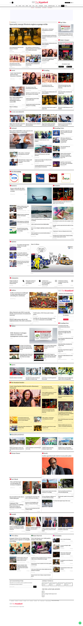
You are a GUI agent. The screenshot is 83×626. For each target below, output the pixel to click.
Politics (13, 290)
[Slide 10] (32, 475)
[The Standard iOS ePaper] (69, 66)
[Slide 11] (33, 475)
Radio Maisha (38, 7)
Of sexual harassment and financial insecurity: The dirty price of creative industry (49, 37)
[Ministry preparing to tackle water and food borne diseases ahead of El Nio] (17, 441)
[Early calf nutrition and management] (56, 148)
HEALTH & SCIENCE (17, 434)
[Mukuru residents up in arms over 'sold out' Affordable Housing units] (13, 208)
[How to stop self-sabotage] (56, 540)
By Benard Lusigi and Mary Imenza (17, 26)
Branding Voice (59, 128)
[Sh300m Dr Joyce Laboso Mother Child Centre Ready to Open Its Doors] (65, 441)
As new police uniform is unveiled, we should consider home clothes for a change (23, 254)
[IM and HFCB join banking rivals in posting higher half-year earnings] (13, 230)
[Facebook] (46, 584)
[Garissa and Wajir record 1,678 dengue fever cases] (33, 441)
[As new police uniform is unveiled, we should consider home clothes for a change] (13, 255)
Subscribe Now (66, 51)
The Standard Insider (17, 382)
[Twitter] (54, 584)
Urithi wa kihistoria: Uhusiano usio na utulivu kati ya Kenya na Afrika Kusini (49, 529)
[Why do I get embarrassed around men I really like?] (56, 554)
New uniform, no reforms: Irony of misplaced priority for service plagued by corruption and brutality (33, 49)
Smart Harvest (37, 535)
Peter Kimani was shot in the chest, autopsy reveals (63, 220)
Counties (57, 185)
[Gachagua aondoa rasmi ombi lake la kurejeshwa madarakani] (65, 522)
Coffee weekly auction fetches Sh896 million (40, 224)
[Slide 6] (26, 475)
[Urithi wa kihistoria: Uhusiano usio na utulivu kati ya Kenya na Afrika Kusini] (49, 522)
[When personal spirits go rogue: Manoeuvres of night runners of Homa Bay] (63, 194)
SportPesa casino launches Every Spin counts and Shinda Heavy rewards (66, 163)
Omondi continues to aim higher (16, 377)
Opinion (13, 241)
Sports (13, 364)
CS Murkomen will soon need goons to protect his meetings (63, 282)
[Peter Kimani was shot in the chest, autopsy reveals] (63, 213)
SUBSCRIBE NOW (67, 2)
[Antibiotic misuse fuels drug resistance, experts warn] (49, 441)
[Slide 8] (29, 475)
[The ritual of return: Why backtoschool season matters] (17, 58)
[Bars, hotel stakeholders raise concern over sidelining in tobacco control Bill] (22, 141)
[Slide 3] (21, 475)
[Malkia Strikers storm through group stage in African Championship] (65, 371)
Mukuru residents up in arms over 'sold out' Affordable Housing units (23, 207)
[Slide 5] (24, 475)
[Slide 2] (19, 475)
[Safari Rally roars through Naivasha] (25, 466)
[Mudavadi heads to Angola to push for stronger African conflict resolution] (14, 162)
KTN (33, 7)
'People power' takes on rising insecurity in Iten (62, 231)
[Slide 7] (27, 475)
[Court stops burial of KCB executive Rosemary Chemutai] (32, 78)
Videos (13, 326)
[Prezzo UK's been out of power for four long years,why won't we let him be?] (13, 263)
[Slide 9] (30, 475)
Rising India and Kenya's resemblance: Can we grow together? (31, 282)
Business (14, 185)
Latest (13, 70)
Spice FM (44, 7)
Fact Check (14, 479)
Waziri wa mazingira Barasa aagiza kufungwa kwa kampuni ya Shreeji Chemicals (17, 528)
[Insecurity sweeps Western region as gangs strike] (25, 37)
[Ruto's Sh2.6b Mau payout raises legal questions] (43, 149)
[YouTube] (69, 584)
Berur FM (50, 7)
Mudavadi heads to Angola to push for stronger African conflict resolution (25, 161)
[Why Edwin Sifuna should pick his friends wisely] (33, 58)
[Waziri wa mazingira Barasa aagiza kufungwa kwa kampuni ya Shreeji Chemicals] (17, 521)
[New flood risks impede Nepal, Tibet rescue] (47, 503)
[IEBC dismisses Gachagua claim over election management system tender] (65, 28)
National (14, 128)
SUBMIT (35, 586)
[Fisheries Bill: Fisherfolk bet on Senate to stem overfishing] (41, 211)
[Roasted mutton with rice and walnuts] (56, 569)
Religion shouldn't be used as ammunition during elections (14, 282)
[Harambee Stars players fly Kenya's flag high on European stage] (33, 371)
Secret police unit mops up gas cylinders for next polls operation (23, 246)
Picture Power (15, 453)
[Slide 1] (18, 475)
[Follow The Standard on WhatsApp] (80, 623)
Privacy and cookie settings (55, 600)
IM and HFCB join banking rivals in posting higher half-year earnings (22, 229)
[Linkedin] (61, 584)
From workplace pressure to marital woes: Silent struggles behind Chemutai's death (49, 59)
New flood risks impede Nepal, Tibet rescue (61, 500)
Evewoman (57, 535)
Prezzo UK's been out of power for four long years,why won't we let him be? (23, 262)
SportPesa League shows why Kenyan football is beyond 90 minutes (66, 132)
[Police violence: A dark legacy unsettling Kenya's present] (14, 154)
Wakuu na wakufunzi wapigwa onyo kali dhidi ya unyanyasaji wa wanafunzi (33, 529)
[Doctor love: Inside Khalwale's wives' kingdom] (65, 100)
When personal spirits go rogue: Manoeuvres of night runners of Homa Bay (64, 332)
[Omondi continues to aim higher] (17, 371)
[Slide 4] (23, 475)
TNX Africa (14, 535)
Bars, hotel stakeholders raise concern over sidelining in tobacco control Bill (21, 131)
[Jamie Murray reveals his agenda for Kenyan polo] (49, 371)
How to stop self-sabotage (65, 539)
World (46, 453)
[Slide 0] (16, 475)
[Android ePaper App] (61, 66)
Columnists (14, 278)
